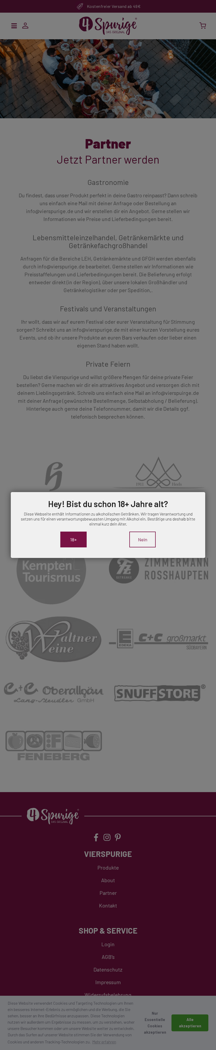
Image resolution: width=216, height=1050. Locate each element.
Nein (142, 539)
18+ (73, 539)
